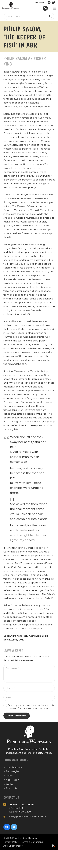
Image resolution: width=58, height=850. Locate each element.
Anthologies (12, 771)
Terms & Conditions (32, 841)
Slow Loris (11, 788)
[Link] (10, 5)
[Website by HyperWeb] (53, 845)
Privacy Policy (11, 841)
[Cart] (45, 8)
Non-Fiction (12, 779)
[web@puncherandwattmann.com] (40, 2)
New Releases (14, 767)
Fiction (9, 775)
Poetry (9, 784)
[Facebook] (49, 2)
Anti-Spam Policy (13, 845)
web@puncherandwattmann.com (28, 816)
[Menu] (54, 8)
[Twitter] (53, 2)
